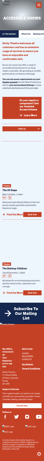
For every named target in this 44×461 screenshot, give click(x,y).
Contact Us (27, 358)
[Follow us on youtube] (38, 416)
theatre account (9, 82)
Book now (32, 214)
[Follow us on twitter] (16, 416)
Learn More (30, 115)
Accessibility (27, 356)
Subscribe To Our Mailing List (26, 313)
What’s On (26, 34)
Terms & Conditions (31, 368)
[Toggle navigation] (39, 5)
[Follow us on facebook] (5, 416)
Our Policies (27, 364)
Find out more (15, 214)
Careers (25, 353)
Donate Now (22, 405)
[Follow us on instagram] (27, 416)
